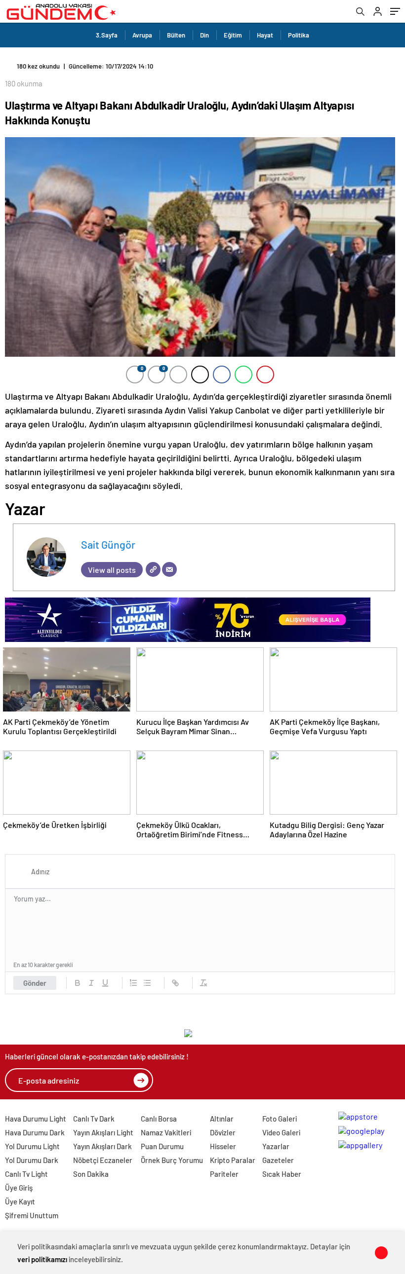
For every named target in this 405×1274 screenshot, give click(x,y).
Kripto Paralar (232, 1160)
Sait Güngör (108, 544)
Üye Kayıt (20, 1201)
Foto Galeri (279, 1118)
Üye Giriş (19, 1187)
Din (204, 35)
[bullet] (147, 983)
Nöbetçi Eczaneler (102, 1160)
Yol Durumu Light (32, 1146)
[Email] (169, 569)
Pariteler (224, 1173)
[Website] (153, 569)
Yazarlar (275, 1146)
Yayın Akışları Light (103, 1132)
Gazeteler (278, 1160)
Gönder (34, 982)
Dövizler (223, 1132)
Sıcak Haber (281, 1173)
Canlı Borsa (159, 1118)
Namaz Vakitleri (166, 1132)
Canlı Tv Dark (94, 1118)
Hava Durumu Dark (35, 1132)
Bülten (176, 35)
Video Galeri (281, 1132)
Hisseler (223, 1146)
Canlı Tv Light (26, 1173)
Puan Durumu (162, 1146)
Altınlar (222, 1118)
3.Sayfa (107, 35)
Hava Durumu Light (35, 1118)
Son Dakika (91, 1173)
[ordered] (133, 983)
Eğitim (233, 35)
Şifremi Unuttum (31, 1215)
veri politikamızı (42, 1259)
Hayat (265, 35)
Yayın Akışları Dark (102, 1146)
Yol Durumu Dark (31, 1160)
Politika (298, 35)
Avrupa (142, 35)
